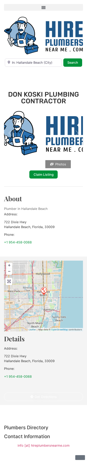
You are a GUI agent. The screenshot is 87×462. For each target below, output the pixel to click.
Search (74, 62)
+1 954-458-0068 (18, 242)
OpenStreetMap (59, 329)
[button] (43, 7)
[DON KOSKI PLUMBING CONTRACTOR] (44, 291)
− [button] (9, 271)
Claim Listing (44, 174)
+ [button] (9, 265)
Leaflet (32, 329)
